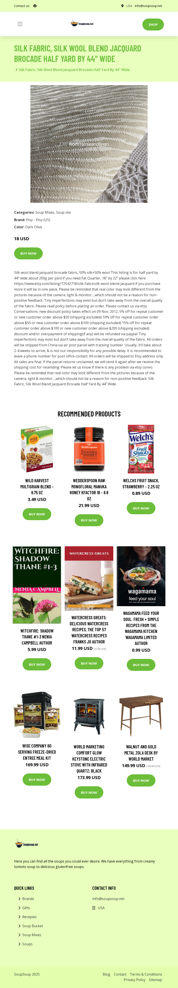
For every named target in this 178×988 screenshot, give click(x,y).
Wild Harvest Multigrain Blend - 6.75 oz (37, 486)
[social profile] (35, 6)
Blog (106, 974)
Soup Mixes (44, 212)
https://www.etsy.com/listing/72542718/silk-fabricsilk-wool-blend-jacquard (74, 283)
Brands (28, 898)
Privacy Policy (134, 979)
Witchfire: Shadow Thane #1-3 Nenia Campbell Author (37, 636)
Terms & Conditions (146, 974)
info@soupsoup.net (148, 6)
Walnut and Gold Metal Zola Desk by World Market (141, 752)
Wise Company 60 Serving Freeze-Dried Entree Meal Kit (37, 751)
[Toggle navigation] (20, 24)
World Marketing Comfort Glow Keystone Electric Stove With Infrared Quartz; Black (89, 758)
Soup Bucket (32, 926)
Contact (120, 974)
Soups (27, 944)
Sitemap (155, 979)
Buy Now (28, 253)
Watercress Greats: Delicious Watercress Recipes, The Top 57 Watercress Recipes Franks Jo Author (89, 629)
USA (129, 6)
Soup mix (63, 212)
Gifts (26, 907)
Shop (153, 24)
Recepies (29, 916)
